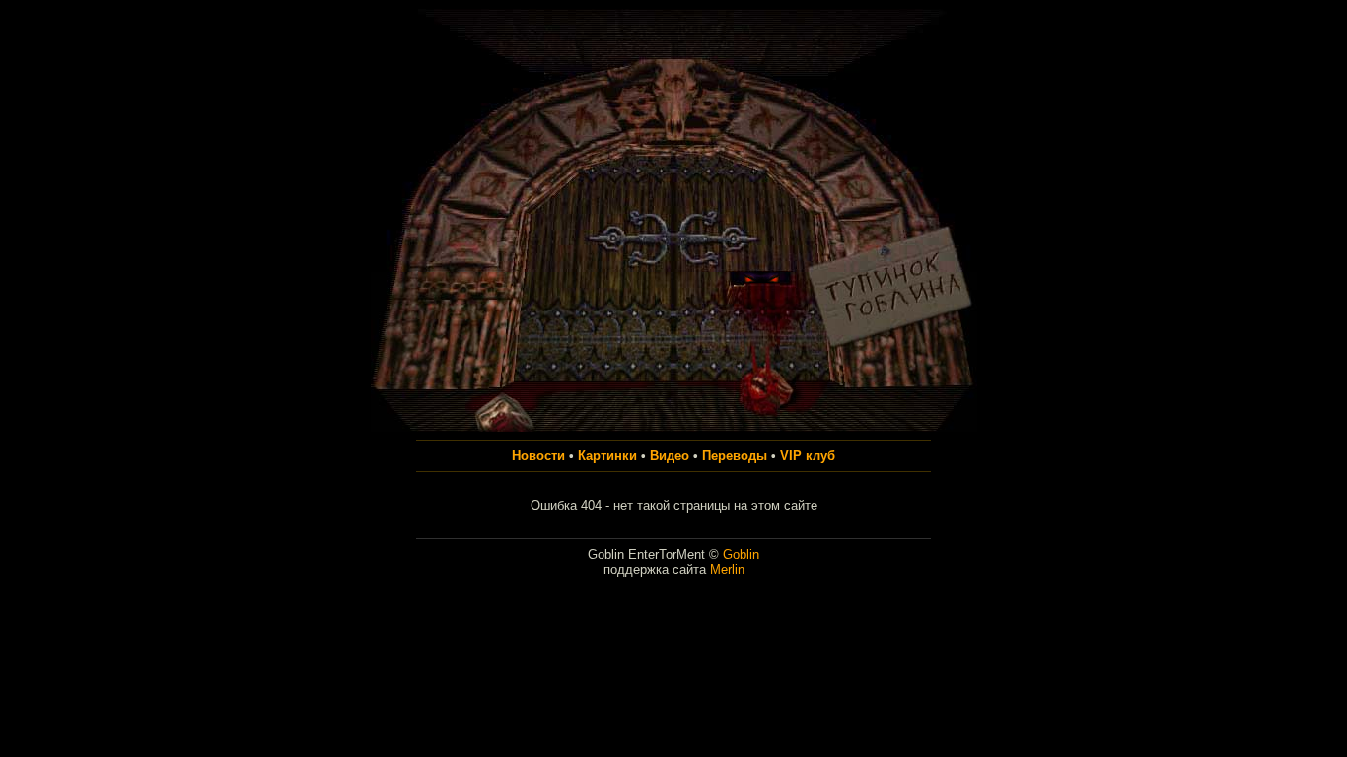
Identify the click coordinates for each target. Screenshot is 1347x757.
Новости (538, 455)
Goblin (741, 554)
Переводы (734, 455)
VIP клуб (807, 455)
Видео (669, 455)
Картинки (607, 455)
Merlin (727, 569)
